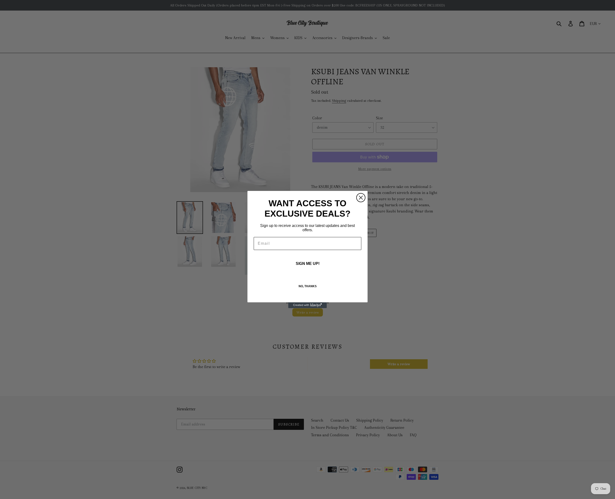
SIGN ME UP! (308, 264)
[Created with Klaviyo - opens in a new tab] (307, 305)
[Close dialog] (361, 197)
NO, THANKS (308, 286)
